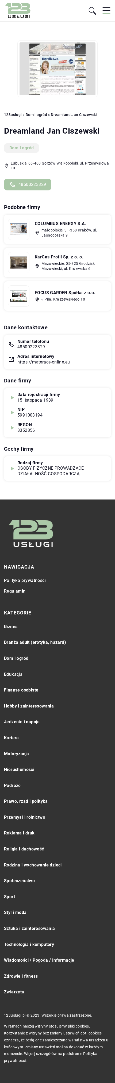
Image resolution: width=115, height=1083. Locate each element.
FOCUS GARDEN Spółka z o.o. (65, 292)
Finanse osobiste (21, 690)
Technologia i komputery (29, 944)
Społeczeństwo (19, 880)
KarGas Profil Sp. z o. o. (59, 256)
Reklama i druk (19, 833)
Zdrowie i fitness (21, 976)
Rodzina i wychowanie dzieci (33, 865)
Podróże (12, 785)
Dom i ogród (21, 147)
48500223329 (32, 184)
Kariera (11, 737)
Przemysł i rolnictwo (24, 817)
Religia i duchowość (24, 849)
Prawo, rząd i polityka (26, 801)
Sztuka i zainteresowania (29, 928)
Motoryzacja (16, 753)
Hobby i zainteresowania (29, 706)
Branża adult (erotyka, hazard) (35, 642)
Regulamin (15, 591)
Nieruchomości (19, 769)
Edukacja (13, 674)
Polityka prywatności (25, 580)
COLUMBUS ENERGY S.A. (60, 223)
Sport (9, 896)
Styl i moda (15, 912)
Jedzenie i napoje (22, 721)
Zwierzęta (14, 991)
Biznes (10, 626)
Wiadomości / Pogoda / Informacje (39, 960)
